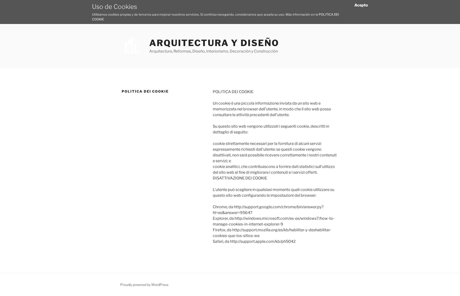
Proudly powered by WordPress (144, 285)
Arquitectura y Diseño (214, 43)
